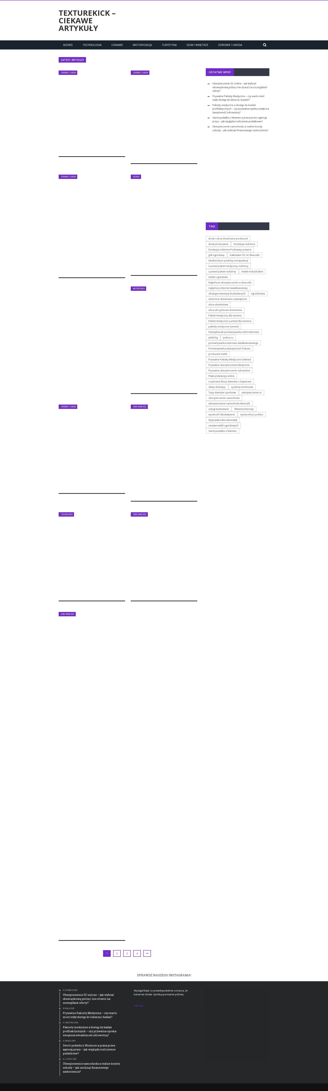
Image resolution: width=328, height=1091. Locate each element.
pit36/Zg (213, 337)
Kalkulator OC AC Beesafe (245, 255)
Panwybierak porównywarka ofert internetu (233, 332)
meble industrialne (252, 271)
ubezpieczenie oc (251, 392)
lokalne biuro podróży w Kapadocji (228, 260)
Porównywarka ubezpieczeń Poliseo (229, 348)
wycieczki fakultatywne (221, 414)
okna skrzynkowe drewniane (225, 310)
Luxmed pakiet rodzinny (222, 271)
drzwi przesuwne (218, 244)
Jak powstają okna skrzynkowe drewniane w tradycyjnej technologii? (162, 555)
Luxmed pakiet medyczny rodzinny (228, 266)
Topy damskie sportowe (222, 392)
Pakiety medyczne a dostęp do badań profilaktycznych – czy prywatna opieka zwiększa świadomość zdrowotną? (91, 227)
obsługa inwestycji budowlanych (227, 293)
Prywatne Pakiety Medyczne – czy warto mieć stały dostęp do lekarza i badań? (163, 116)
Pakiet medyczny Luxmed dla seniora (229, 321)
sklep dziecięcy (217, 387)
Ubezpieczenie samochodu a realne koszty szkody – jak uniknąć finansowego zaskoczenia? (163, 338)
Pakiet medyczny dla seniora (225, 315)
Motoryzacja (142, 45)
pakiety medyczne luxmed (223, 326)
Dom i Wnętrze (197, 45)
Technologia (92, 45)
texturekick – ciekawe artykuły (87, 20)
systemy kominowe (242, 387)
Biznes (68, 45)
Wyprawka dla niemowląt (222, 420)
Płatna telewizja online (221, 376)
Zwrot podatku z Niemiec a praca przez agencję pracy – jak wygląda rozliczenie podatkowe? (163, 228)
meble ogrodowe (218, 277)
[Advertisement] (200, 19)
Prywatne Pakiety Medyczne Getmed (229, 359)
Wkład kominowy (244, 409)
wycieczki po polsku (251, 414)
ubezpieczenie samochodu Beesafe (229, 403)
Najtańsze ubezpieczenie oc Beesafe (230, 282)
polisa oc (228, 337)
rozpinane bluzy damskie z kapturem (229, 381)
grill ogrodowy (216, 255)
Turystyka (169, 45)
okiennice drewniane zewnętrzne (227, 299)
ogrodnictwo (258, 293)
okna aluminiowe (218, 304)
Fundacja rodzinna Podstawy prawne (229, 249)
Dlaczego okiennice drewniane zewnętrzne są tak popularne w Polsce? (89, 895)
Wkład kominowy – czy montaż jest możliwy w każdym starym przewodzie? (160, 450)
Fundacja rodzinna (244, 244)
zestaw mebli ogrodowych (223, 425)
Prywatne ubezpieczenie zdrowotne (229, 370)
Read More (74, 149)
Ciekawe (117, 45)
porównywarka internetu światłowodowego (233, 343)
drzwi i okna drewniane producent (228, 238)
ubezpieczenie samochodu (224, 398)
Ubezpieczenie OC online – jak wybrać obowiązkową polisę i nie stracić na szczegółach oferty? (89, 109)
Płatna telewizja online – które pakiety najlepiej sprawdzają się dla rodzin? (89, 555)
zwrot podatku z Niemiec (222, 431)
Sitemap (138, 1005)
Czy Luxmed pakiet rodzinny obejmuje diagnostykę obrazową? (87, 448)
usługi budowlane (218, 409)
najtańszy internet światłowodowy (228, 288)
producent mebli (217, 354)
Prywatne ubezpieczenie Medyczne (229, 365)
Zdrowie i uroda (230, 45)
